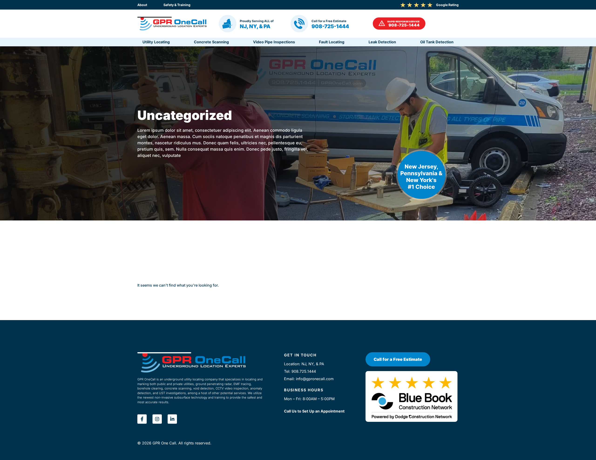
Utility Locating (156, 42)
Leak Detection (382, 42)
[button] (399, 23)
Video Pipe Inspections (274, 42)
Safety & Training (176, 5)
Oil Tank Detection (437, 42)
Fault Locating (331, 42)
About (142, 5)
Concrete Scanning (211, 42)
